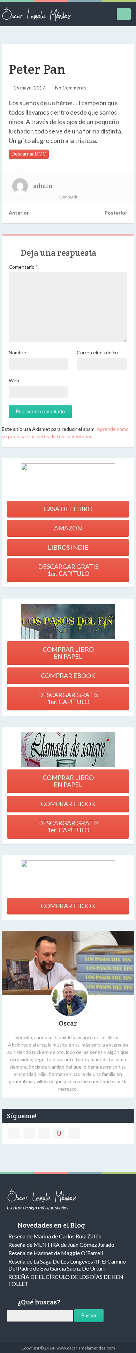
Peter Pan (37, 69)
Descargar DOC (29, 154)
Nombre (17, 352)
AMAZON (68, 528)
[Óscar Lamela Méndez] (36, 14)
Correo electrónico (97, 352)
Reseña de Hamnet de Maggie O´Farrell (55, 1253)
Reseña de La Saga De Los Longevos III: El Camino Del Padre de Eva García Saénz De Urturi (67, 1265)
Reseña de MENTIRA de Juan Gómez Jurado (61, 1244)
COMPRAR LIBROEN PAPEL (68, 652)
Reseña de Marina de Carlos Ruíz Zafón (54, 1236)
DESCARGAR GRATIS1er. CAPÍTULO (68, 570)
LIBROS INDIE (68, 547)
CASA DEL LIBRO (68, 509)
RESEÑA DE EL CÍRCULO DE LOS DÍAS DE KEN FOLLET (65, 1280)
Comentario (23, 267)
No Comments (70, 88)
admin (43, 186)
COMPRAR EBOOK (68, 675)
